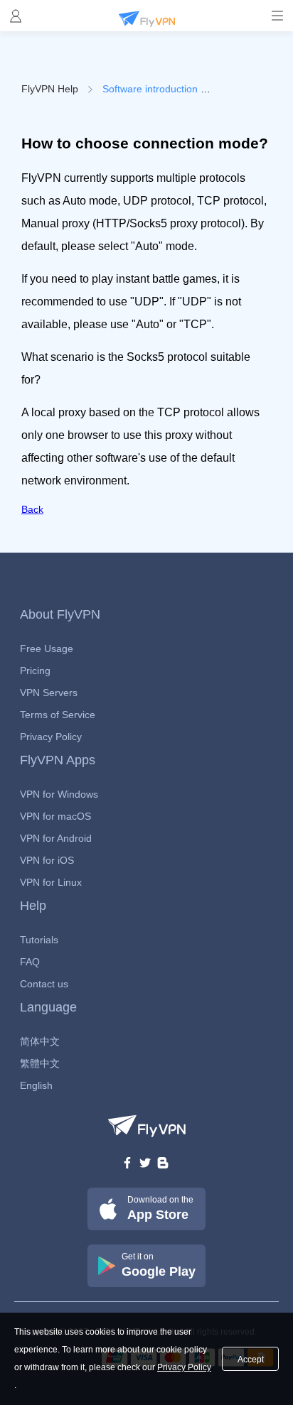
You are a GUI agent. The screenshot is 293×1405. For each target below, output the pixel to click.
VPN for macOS (55, 816)
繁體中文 (40, 1063)
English (36, 1085)
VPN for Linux (51, 882)
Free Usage (46, 648)
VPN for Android (56, 838)
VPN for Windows (59, 794)
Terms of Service (57, 714)
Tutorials (39, 939)
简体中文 (40, 1041)
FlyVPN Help (49, 88)
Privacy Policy (51, 736)
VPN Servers (49, 692)
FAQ (30, 961)
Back (32, 509)
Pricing (35, 670)
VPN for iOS (47, 860)
